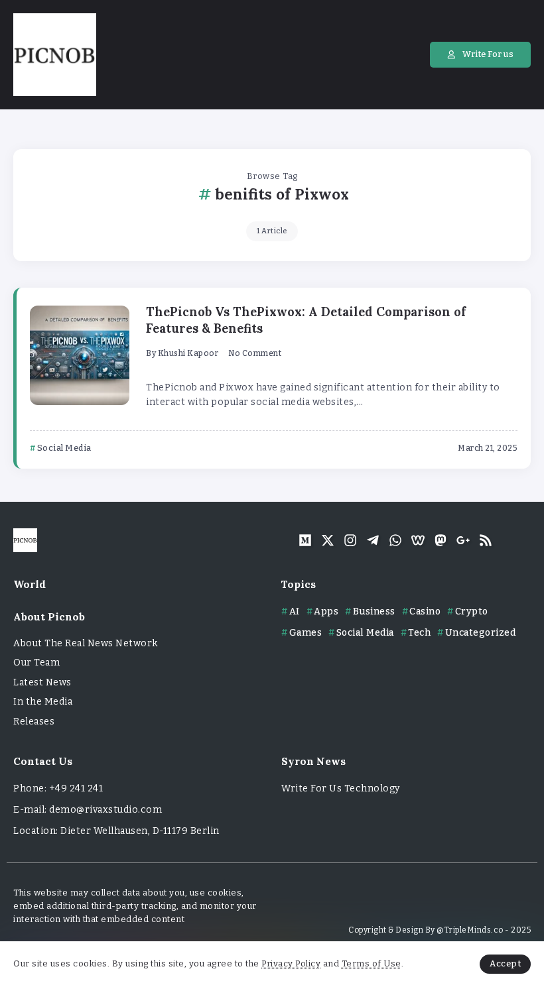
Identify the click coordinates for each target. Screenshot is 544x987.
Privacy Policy (290, 963)
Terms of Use (371, 963)
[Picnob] (54, 54)
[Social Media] (305, 540)
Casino (425, 611)
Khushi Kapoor (188, 353)
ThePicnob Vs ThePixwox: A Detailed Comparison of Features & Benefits (306, 320)
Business (374, 611)
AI (294, 611)
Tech (419, 632)
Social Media (365, 632)
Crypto (471, 611)
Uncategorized (480, 632)
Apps (326, 611)
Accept (505, 963)
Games (305, 632)
